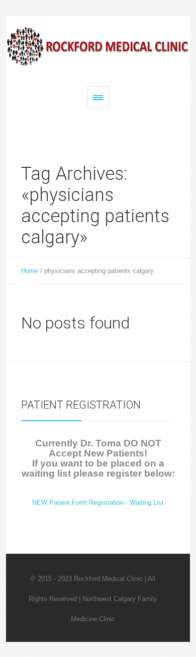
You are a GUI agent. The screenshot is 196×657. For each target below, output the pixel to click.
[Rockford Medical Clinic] (98, 46)
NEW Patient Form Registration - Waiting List (98, 502)
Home (29, 271)
